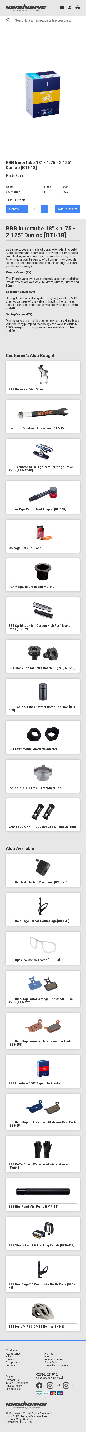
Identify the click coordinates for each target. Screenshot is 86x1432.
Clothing (10, 1359)
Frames (48, 1353)
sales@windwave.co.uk (49, 1377)
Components (13, 1362)
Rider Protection (53, 1359)
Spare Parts (51, 1362)
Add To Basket (67, 209)
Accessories (13, 1353)
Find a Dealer (13, 1389)
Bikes (9, 1356)
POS (46, 1356)
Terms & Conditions (17, 1383)
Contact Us (12, 1380)
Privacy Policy (14, 1386)
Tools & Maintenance (56, 1365)
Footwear (11, 1365)
